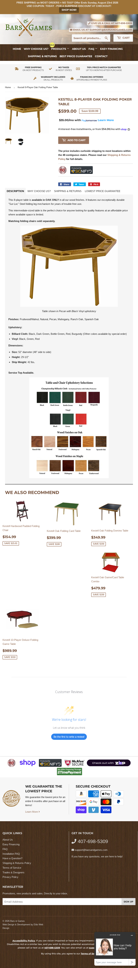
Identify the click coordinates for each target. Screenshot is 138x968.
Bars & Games (17, 921)
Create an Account (123, 14)
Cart (126, 37)
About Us (79, 48)
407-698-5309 (123, 23)
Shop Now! (69, 9)
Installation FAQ (11, 853)
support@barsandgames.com (111, 29)
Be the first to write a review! (69, 736)
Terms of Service (12, 867)
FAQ (92, 48)
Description (15, 191)
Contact (101, 56)
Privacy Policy (10, 877)
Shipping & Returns (42, 56)
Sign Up (128, 901)
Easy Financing (111, 48)
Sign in (105, 14)
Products (59, 48)
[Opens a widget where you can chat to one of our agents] (115, 949)
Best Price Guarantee (76, 56)
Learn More (32, 811)
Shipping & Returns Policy (17, 863)
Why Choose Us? (36, 48)
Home (17, 48)
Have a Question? (12, 858)
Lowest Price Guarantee (102, 191)
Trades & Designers (13, 872)
